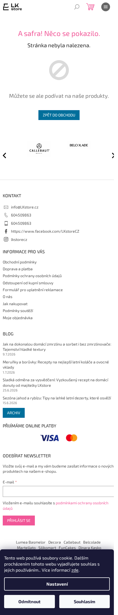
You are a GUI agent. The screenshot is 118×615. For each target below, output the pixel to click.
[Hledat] (76, 6)
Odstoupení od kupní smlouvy (28, 282)
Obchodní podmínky (19, 262)
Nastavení (57, 583)
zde (74, 569)
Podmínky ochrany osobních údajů (32, 275)
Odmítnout (29, 601)
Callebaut (72, 542)
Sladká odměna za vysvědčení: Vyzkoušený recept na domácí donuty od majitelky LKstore (55, 382)
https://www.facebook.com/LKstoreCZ (45, 231)
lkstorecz (19, 239)
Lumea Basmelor (31, 542)
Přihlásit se (18, 520)
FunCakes (67, 547)
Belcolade (92, 542)
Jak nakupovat (15, 303)
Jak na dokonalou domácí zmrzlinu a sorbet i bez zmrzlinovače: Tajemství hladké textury (57, 347)
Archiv (13, 412)
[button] (111, 155)
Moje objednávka (18, 317)
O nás (7, 296)
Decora (54, 542)
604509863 (21, 215)
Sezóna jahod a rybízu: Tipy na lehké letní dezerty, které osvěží (57, 398)
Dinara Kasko (89, 547)
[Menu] (105, 6)
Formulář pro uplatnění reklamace (33, 289)
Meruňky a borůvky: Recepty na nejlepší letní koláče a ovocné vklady (56, 364)
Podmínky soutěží (18, 310)
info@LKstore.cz (24, 207)
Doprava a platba (18, 268)
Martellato (26, 547)
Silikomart (47, 547)
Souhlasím (84, 601)
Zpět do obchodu (59, 115)
